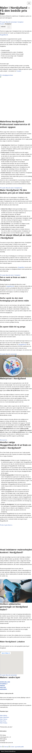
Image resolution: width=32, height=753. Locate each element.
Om (1, 746)
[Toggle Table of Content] (8, 27)
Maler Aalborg (3, 715)
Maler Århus (3, 721)
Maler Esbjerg (3, 722)
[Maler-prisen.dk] (5, 3)
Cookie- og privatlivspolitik (17, 746)
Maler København (4, 717)
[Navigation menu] (29, 3)
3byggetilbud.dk (4, 34)
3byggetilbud (21, 267)
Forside (2, 23)
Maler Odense (3, 719)
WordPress (13, 751)
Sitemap (6, 746)
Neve (2, 751)
